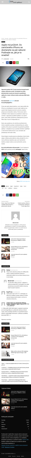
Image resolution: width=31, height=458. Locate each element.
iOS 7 (6, 188)
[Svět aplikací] (15, 1)
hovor (25, 186)
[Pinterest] (14, 62)
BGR (21, 181)
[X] (10, 62)
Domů (2, 38)
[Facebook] (7, 62)
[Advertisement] (15, 20)
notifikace (10, 188)
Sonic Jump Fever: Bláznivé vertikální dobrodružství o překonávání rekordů (7, 204)
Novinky (6, 38)
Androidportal (26, 181)
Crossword (3, 367)
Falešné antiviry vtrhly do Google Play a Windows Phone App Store (24, 204)
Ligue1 (2, 363)
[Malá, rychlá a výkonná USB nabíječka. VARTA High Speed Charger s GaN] (5, 353)
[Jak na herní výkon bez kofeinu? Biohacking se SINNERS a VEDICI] (5, 241)
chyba (21, 186)
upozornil (11, 100)
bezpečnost (16, 186)
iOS (2, 188)
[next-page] (5, 262)
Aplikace (7, 186)
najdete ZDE (25, 439)
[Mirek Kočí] (2, 59)
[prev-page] (2, 262)
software (15, 188)
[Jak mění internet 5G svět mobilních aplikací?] (5, 257)
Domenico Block (5, 371)
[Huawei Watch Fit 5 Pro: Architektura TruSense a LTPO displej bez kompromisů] (5, 249)
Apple (11, 186)
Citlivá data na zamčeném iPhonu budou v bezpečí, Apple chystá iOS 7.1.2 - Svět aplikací (17, 304)
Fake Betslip (4, 375)
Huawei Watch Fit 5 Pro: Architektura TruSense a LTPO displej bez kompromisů (19, 248)
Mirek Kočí (6, 58)
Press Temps (4, 379)
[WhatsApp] (17, 62)
